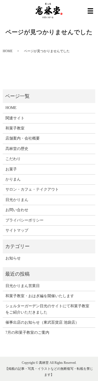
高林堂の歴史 (16, 149)
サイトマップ (16, 230)
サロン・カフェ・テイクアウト (32, 189)
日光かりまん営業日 (22, 286)
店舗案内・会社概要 (22, 138)
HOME (8, 51)
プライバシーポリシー (24, 220)
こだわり (13, 159)
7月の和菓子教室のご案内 (27, 332)
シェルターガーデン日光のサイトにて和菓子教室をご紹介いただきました (47, 309)
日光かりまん (16, 200)
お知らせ (13, 258)
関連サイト (14, 118)
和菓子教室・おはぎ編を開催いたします (39, 296)
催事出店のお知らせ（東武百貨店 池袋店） (42, 322)
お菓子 (11, 169)
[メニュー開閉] (90, 11)
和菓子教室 (14, 128)
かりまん (13, 179)
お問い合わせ (16, 210)
